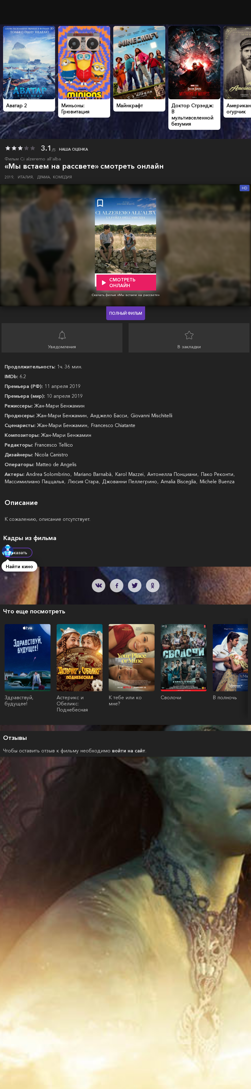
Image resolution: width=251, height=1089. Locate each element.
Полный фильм (125, 313)
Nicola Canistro (51, 454)
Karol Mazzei (130, 474)
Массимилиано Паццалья (35, 481)
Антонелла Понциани (173, 474)
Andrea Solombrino (49, 474)
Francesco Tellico (54, 445)
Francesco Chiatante (113, 425)
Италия (26, 177)
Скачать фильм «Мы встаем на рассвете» (125, 295)
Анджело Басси (109, 415)
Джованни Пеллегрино (130, 481)
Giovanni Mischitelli (151, 415)
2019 (9, 177)
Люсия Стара (84, 481)
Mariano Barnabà (93, 474)
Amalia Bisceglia (179, 481)
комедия (62, 177)
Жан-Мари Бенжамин (59, 406)
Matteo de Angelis (56, 464)
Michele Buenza (217, 481)
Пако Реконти (218, 474)
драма (44, 177)
